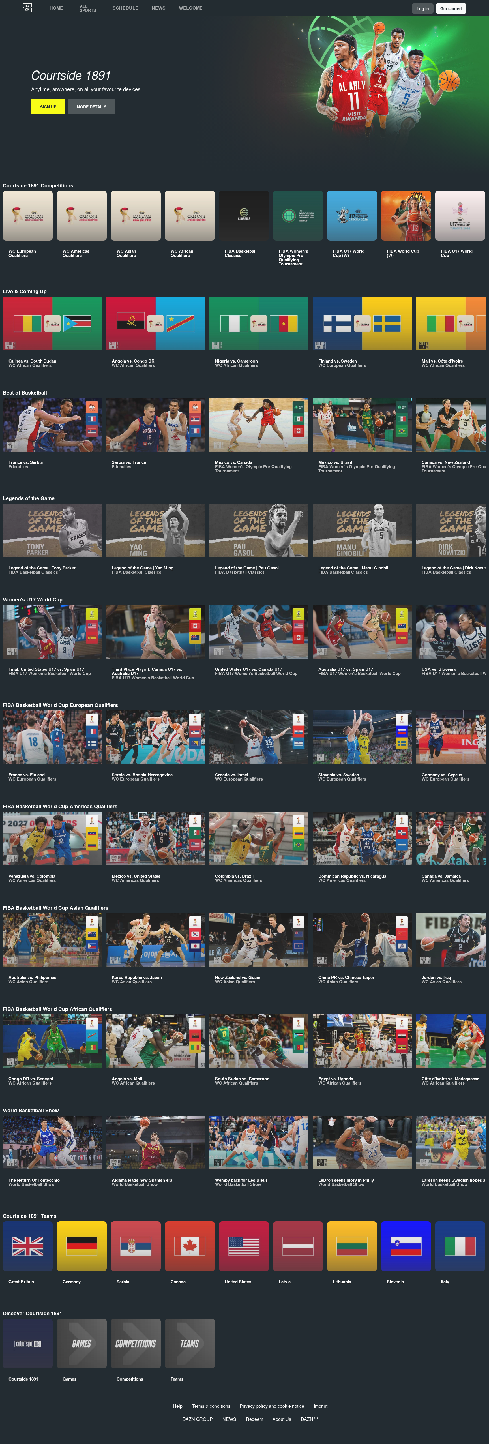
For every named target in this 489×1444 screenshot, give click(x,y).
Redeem (254, 1419)
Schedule (125, 8)
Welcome (191, 8)
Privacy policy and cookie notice (272, 1406)
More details (91, 107)
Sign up (48, 107)
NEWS (229, 1419)
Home (56, 8)
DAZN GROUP (198, 1419)
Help (178, 1406)
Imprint (320, 1406)
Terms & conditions (211, 1406)
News (159, 8)
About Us (282, 1419)
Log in (423, 8)
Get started (451, 8)
